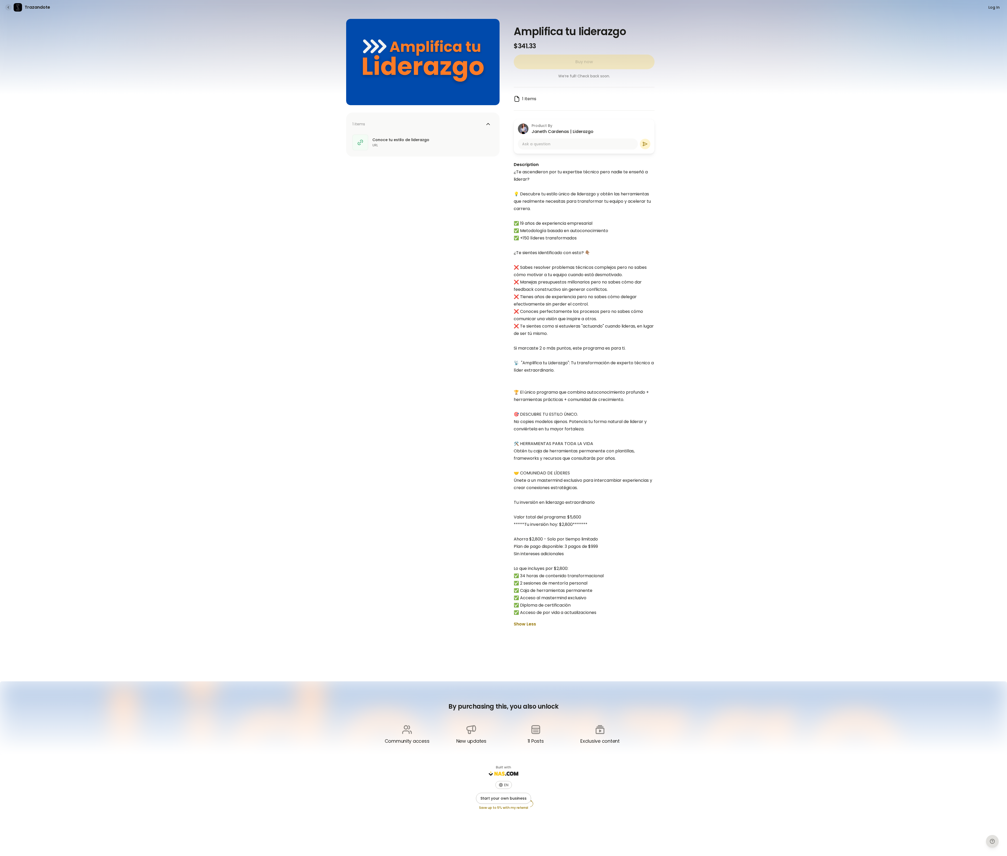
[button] (503, 785)
